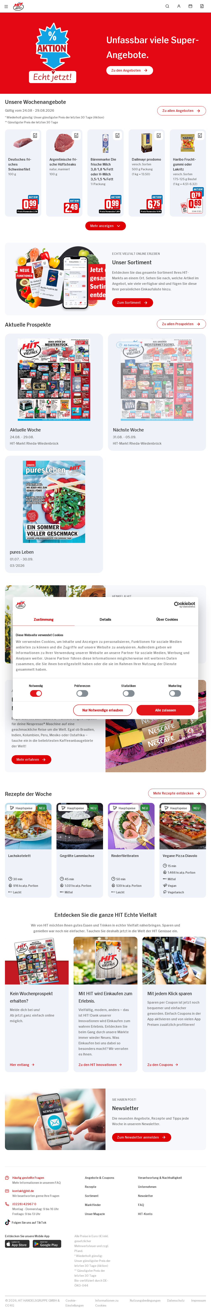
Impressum (198, 1300)
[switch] (82, 693)
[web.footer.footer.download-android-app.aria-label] (47, 1244)
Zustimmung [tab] (44, 619)
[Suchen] (167, 6)
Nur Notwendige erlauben (102, 709)
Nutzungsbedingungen (145, 1300)
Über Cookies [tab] (167, 619)
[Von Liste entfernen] (35, 135)
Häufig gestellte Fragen (28, 1177)
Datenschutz (176, 1300)
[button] (129, 70)
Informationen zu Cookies (106, 1302)
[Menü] (6, 6)
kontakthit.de (23, 1190)
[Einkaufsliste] (202, 6)
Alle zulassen (165, 709)
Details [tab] (105, 619)
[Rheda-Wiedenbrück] (190, 6)
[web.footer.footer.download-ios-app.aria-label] (17, 1244)
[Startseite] (18, 6)
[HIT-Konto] (179, 6)
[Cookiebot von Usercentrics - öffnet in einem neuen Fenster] (177, 605)
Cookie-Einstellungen (75, 1302)
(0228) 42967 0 (24, 1204)
